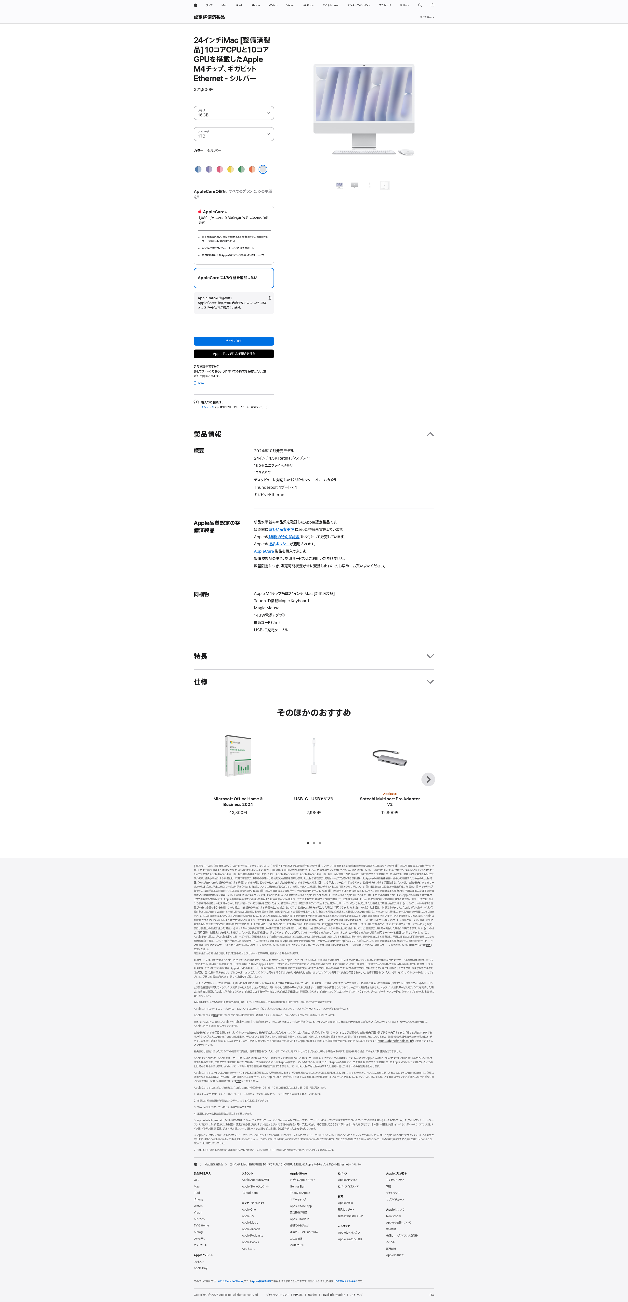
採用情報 (391, 1229)
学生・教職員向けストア (350, 1216)
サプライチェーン (395, 1199)
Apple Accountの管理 (255, 1180)
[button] (420, 5)
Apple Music (250, 1222)
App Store (248, 1249)
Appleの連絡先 (395, 1255)
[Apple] (195, 1164)
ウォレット (199, 1262)
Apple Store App (301, 1206)
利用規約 (298, 1295)
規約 (271, 887)
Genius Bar (297, 1186)
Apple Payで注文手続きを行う (234, 354)
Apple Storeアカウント (255, 1186)
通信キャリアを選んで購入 (304, 1232)
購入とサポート (346, 1209)
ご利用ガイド (297, 1245)
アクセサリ (199, 1238)
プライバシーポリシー (277, 1295)
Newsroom (393, 1216)
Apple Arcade (251, 1229)
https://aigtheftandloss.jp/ (395, 1041)
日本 (431, 1295)
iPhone (198, 1199)
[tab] (339, 186)
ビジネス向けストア (348, 1186)
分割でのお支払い (299, 1225)
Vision (198, 1212)
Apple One (249, 1209)
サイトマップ (355, 1295)
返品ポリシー (279, 544)
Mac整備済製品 (214, 1164)
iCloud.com (250, 1193)
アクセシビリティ (395, 1180)
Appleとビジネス (347, 1180)
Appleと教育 (345, 1203)
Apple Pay (201, 1268)
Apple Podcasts (252, 1235)
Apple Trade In (299, 1219)
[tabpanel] (364, 106)
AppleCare (264, 551)
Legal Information (333, 1295)
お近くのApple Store (302, 1180)
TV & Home (201, 1225)
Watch (198, 1206)
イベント (390, 1242)
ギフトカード (200, 1245)
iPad (197, 1193)
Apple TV (248, 1216)
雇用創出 (391, 1249)
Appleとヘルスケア (349, 1232)
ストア (197, 1180)
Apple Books (250, 1242)
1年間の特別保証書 (284, 537)
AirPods (199, 1219)
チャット (207, 407)
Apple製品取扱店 (261, 1281)
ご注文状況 (296, 1238)
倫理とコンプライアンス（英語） (402, 1235)
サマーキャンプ (298, 1199)
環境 (388, 1186)
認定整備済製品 (209, 17)
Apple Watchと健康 (350, 1239)
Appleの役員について (398, 1222)
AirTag (198, 1232)
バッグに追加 (233, 341)
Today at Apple (300, 1193)
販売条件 (312, 1295)
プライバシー (393, 1193)
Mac (197, 1186)
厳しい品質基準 (281, 529)
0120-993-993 (347, 1281)
